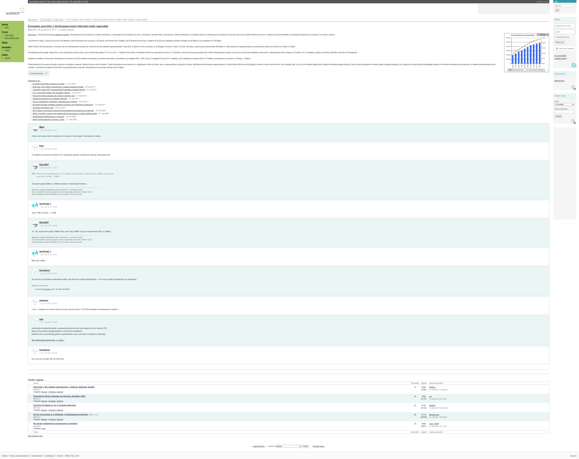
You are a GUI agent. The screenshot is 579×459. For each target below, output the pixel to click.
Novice (5, 24)
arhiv (7, 27)
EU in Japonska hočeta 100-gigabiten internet (51, 92)
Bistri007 (44, 164)
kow (41, 145)
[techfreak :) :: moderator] (35, 205)
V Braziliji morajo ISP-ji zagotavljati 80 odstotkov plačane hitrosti (59, 89)
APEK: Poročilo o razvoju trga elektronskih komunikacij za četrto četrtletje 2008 (65, 113)
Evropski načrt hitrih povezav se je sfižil (49, 83)
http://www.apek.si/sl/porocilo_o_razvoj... (48, 340)
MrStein (432, 387)
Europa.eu (32, 34)
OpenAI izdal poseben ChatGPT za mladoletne (58, 1)
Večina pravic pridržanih (19, 455)
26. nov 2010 (43, 29)
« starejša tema (258, 446)
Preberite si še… (34, 80)
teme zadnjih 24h (12, 38)
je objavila (57, 34)
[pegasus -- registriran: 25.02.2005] (35, 302)
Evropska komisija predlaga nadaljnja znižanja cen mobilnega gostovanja (63, 104)
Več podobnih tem (35, 436)
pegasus (43, 300)
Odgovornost (36, 455)
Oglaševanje (49, 455)
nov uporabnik (560, 55)
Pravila (5, 455)
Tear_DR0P (434, 423)
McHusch (36, 389)
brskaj (7, 50)
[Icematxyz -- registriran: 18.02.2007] (35, 272)
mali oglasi (9, 35)
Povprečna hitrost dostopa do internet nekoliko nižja (54, 95)
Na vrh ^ (573, 455)
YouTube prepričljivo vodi (43, 107)
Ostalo (5, 54)
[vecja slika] (526, 52)
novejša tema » (319, 446)
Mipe (41, 127)
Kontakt (60, 455)
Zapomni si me (562, 37)
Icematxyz (44, 270)
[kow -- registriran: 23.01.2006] (35, 147)
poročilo (65, 34)
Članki (4, 42)
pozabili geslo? (560, 58)
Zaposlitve (6, 47)
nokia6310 (37, 426)
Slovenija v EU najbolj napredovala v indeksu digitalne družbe (58, 86)
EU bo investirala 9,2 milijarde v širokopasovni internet (55, 101)
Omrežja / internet (66, 29)
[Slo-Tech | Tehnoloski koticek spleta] (15, 12)
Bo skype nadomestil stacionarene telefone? (55, 423)
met (41, 319)
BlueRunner (434, 414)
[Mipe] (35, 128)
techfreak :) (45, 203)
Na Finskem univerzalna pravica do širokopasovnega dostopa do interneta (63, 110)
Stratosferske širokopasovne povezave (48, 116)
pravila (7, 57)
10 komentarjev (36, 73)
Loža (43, 428)
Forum (5, 31)
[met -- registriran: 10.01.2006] (35, 320)
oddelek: (272, 446)
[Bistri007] (35, 166)
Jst (430, 396)
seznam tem (559, 80)
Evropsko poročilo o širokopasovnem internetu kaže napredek (68, 26)
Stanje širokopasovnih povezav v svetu (48, 119)
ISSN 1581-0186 (72, 455)
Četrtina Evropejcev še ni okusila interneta (50, 98)
